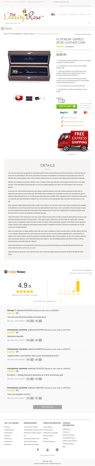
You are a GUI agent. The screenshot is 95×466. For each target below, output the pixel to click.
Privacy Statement (20, 2)
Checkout (82, 14)
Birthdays (7, 427)
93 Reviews (69, 46)
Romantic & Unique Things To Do (33, 434)
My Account (63, 14)
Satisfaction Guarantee (35, 2)
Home (5, 34)
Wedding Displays (68, 444)
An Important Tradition (31, 427)
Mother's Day (8, 433)
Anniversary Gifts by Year (31, 438)
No (38, 321)
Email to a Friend (84, 108)
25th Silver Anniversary (30, 441)
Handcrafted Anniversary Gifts (33, 430)
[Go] (88, 23)
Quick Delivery (47, 427)
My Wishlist (73, 14)
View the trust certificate (82, 270)
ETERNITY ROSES (28, 34)
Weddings (7, 444)
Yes (30, 321)
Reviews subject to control (80, 273)
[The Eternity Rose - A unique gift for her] (24, 15)
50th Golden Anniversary (31, 444)
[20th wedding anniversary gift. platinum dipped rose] (29, 98)
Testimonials (66, 429)
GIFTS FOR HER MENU (15, 34)
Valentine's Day (9, 430)
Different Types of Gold (70, 441)
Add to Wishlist (84, 103)
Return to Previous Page (83, 34)
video (19, 98)
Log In (89, 14)
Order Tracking (47, 430)
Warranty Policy (48, 435)
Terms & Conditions (68, 435)
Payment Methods (49, 441)
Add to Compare (84, 105)
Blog (64, 446)
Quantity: (59, 98)
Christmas (7, 435)
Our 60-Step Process (69, 438)
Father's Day (8, 438)
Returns (45, 438)
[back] (38, 98)
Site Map (45, 461)
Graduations (8, 441)
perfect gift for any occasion (27, 248)
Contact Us (9, 2)
